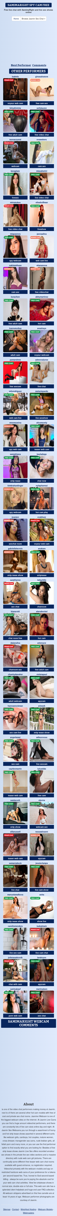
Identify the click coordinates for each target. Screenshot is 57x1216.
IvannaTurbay (15, 328)
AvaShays (41, 328)
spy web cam (15, 449)
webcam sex (42, 826)
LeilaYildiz (41, 579)
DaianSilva (15, 642)
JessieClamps (42, 863)
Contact (15, 1209)
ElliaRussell (15, 831)
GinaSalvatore (41, 76)
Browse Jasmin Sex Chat (33, 18)
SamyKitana (15, 454)
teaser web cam (41, 449)
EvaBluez (41, 517)
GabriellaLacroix (15, 548)
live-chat (42, 386)
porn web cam (15, 1015)
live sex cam (15, 952)
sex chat (15, 606)
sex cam (15, 764)
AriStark (41, 705)
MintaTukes (15, 202)
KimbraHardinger (15, 485)
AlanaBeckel (41, 611)
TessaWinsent (41, 831)
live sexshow (42, 417)
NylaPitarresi (42, 485)
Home (16, 18)
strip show (15, 826)
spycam (41, 701)
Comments (39, 65)
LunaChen (15, 296)
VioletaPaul (42, 674)
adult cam (15, 355)
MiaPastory (15, 233)
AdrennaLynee (41, 359)
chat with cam (15, 984)
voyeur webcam (41, 355)
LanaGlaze (15, 170)
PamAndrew (15, 359)
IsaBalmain (42, 926)
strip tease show (15, 575)
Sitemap (6, 1209)
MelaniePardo (41, 391)
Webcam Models (45, 1209)
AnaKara (42, 548)
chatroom (41, 606)
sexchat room (15, 543)
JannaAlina (42, 233)
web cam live (42, 260)
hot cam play (42, 512)
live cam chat (42, 952)
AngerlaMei (15, 737)
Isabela (15, 76)
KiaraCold (15, 611)
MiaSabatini (41, 170)
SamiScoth (15, 800)
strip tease (15, 480)
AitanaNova (42, 265)
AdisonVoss (41, 737)
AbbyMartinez (41, 296)
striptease (41, 575)
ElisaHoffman (42, 202)
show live (41, 921)
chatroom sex (15, 669)
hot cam (42, 323)
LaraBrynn (41, 957)
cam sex (42, 166)
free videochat (42, 292)
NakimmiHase (15, 265)
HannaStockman (15, 705)
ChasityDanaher (15, 674)
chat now (41, 480)
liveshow (41, 229)
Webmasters (28, 1212)
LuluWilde (41, 768)
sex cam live (15, 732)
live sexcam (41, 764)
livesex (15, 197)
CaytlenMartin (15, 768)
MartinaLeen (41, 989)
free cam (42, 795)
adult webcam (15, 701)
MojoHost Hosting (28, 1209)
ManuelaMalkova (15, 894)
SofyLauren (42, 108)
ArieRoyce (41, 642)
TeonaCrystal (15, 139)
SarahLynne (15, 579)
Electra (42, 800)
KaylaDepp (42, 454)
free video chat (42, 134)
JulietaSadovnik (15, 957)
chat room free (15, 638)
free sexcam (15, 386)
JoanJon (15, 517)
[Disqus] (28, 1064)
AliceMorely (41, 422)
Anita (41, 894)
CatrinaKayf (15, 989)
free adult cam (15, 134)
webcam (15, 166)
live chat (15, 889)
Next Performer (21, 65)
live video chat (42, 197)
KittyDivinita (15, 108)
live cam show (41, 889)
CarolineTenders (15, 926)
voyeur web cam (15, 103)
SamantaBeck (15, 863)
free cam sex (42, 103)
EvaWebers (42, 139)
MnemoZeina (15, 422)
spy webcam (15, 260)
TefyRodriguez (15, 391)
